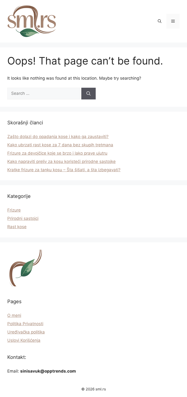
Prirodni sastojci (22, 218)
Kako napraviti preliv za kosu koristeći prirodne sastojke (61, 161)
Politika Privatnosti (25, 323)
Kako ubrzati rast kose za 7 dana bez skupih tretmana (60, 144)
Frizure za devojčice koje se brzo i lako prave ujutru (57, 153)
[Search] (88, 93)
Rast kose (17, 226)
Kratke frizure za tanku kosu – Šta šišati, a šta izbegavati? (64, 169)
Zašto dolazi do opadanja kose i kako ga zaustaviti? (58, 136)
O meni (14, 315)
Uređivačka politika (26, 332)
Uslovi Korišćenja (23, 340)
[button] (159, 21)
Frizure (14, 210)
